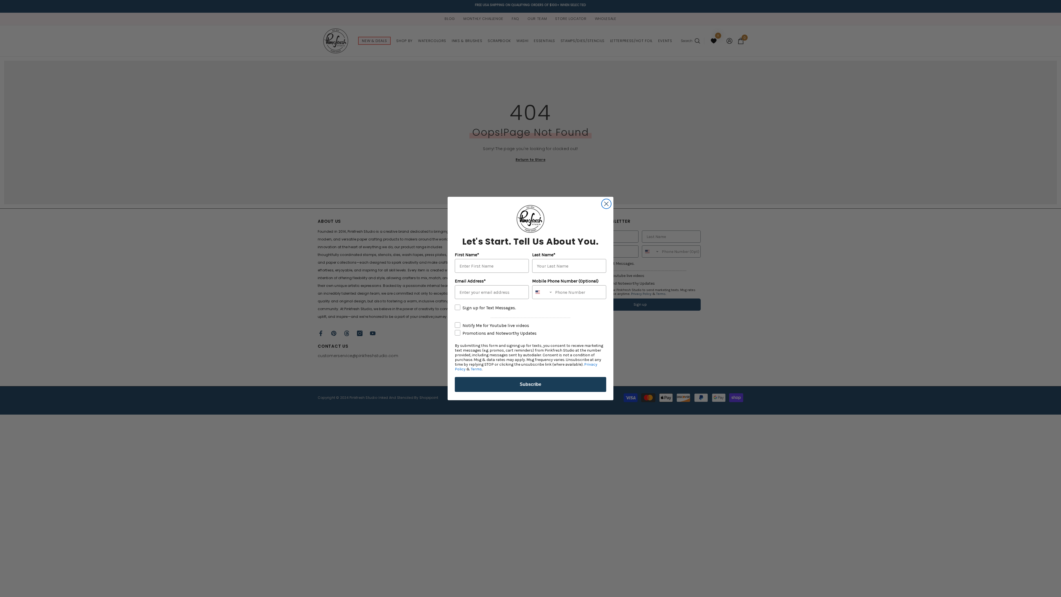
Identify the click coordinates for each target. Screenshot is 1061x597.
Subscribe (530, 384)
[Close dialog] (606, 204)
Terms (476, 369)
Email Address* (470, 281)
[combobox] (542, 292)
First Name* (467, 254)
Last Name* (543, 254)
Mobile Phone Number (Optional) (565, 281)
